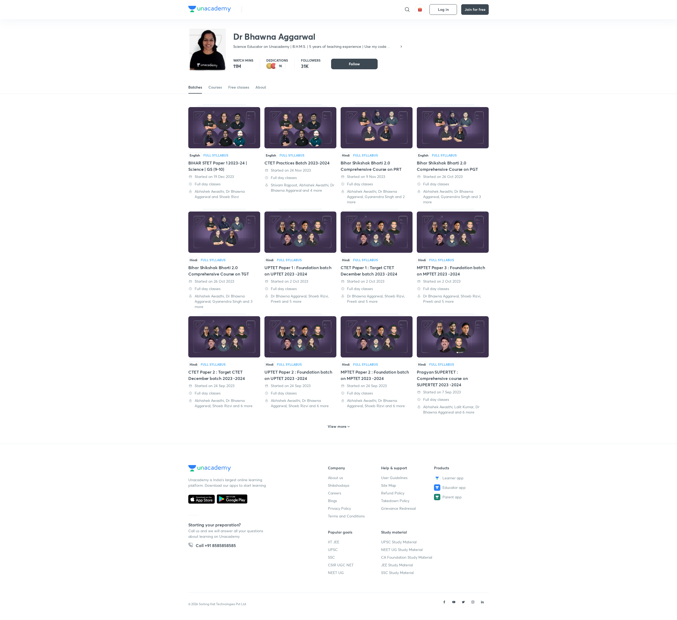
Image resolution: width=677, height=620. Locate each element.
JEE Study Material (397, 564)
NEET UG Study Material (402, 549)
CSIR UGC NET (341, 564)
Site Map (388, 485)
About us (335, 477)
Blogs (332, 500)
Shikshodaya (338, 485)
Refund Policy (392, 492)
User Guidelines (394, 477)
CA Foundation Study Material (406, 557)
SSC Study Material (397, 572)
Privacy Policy (339, 508)
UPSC (333, 549)
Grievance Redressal (398, 508)
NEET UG (336, 572)
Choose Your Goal (269, 9)
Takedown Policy (395, 500)
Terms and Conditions (346, 515)
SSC (331, 557)
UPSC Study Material (399, 541)
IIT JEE (333, 541)
